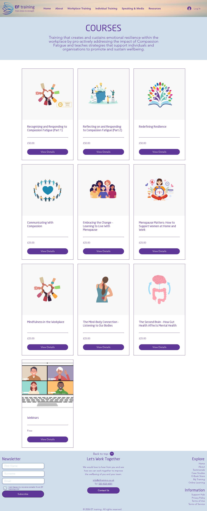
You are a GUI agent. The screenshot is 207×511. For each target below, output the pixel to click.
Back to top (100, 454)
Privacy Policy (198, 497)
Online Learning (197, 482)
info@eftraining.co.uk (103, 480)
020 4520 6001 (105, 483)
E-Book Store (198, 476)
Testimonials (199, 469)
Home (202, 463)
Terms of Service (196, 504)
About (201, 466)
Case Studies (198, 473)
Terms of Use (198, 500)
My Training (199, 479)
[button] (103, 490)
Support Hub (198, 494)
